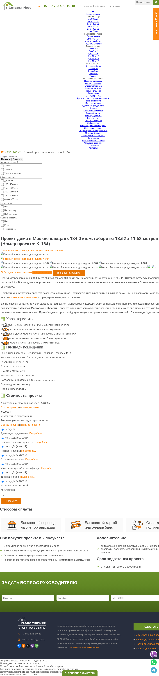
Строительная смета (93, 110)
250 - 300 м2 (93, 29)
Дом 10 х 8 (93, 53)
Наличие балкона (93, 88)
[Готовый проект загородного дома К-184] (25, 258)
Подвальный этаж (93, 43)
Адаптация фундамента (93, 105)
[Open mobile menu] (93, 11)
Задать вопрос (43, 272)
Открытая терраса (93, 86)
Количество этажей (93, 34)
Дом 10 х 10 (93, 56)
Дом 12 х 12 (93, 61)
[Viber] (32, 646)
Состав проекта (93, 96)
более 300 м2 (93, 31)
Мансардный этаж (93, 41)
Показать (5, 159)
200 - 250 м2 (93, 26)
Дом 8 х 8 (93, 48)
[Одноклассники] (23, 646)
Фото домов (93, 138)
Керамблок (93, 71)
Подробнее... (36, 433)
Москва (116, 5)
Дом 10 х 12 (93, 58)
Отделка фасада (93, 133)
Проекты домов (93, 14)
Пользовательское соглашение (83, 647)
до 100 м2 (93, 19)
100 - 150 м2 (93, 21)
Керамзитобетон (93, 66)
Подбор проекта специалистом (93, 130)
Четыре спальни (93, 91)
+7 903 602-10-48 (62, 6)
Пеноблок (93, 73)
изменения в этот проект (23, 297)
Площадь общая (93, 16)
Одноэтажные (93, 36)
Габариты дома (93, 46)
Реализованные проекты (93, 140)
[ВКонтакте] (19, 646)
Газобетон (93, 68)
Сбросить (17, 159)
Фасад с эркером (93, 83)
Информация (93, 123)
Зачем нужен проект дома (93, 135)
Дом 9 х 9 (93, 51)
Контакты (93, 148)
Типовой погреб (93, 113)
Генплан (93, 108)
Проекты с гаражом (93, 81)
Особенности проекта (93, 78)
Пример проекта (30, 424)
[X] (28, 646)
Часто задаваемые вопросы (93, 125)
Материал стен (93, 63)
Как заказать (93, 118)
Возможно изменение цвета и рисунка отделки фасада (32, 250)
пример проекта (30, 407)
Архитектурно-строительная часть (93, 98)
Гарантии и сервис (93, 120)
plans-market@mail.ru (94, 5)
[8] (154, 267)
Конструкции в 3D (93, 115)
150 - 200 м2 (93, 24)
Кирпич (93, 76)
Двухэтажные (93, 38)
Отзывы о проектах (93, 143)
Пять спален (93, 93)
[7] (149, 267)
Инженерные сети (93, 100)
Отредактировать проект (17, 272)
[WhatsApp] (37, 646)
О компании (93, 145)
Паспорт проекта (93, 103)
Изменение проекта (93, 128)
